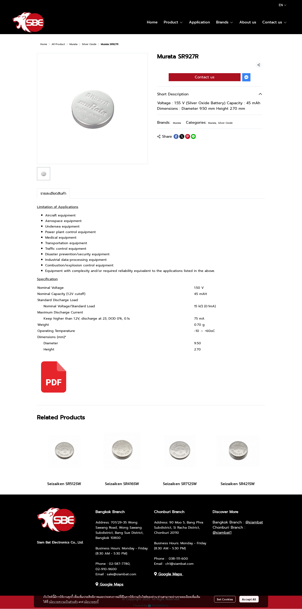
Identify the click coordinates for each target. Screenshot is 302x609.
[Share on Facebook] (176, 136)
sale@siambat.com (121, 574)
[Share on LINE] (193, 136)
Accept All (249, 599)
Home (43, 44)
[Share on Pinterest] (187, 136)
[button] (283, 5)
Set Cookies (225, 599)
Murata (73, 44)
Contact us (204, 77)
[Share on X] (181, 136)
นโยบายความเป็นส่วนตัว (63, 601)
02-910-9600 (106, 569)
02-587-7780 (119, 563)
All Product (58, 44)
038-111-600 (178, 558)
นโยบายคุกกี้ (91, 601)
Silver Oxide (89, 44)
